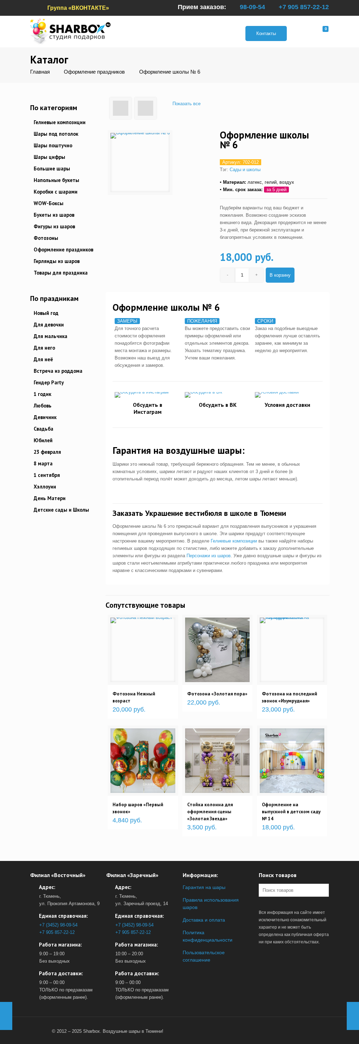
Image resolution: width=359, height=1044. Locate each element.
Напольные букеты (56, 180)
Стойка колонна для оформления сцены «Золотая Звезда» (210, 811)
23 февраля (47, 452)
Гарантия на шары (204, 887)
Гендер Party (49, 382)
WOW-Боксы (48, 203)
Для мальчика (50, 336)
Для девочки (49, 324)
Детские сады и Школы (61, 509)
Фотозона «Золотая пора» (217, 694)
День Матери (50, 498)
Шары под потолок (56, 133)
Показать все (186, 103)
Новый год (46, 313)
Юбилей (43, 440)
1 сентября (47, 475)
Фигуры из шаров (54, 226)
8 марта (43, 463)
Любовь (43, 405)
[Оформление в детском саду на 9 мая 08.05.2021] (353, 1016)
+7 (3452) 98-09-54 (58, 925)
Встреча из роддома (58, 371)
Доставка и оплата (204, 920)
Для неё (43, 359)
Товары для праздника (61, 272)
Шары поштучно (53, 145)
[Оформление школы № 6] (140, 162)
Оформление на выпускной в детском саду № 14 (291, 811)
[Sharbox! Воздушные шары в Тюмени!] (70, 31)
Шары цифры (49, 157)
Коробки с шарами (55, 191)
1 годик (42, 394)
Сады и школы (245, 169)
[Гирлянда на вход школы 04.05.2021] (6, 1016)
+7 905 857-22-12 (304, 7)
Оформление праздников (94, 72)
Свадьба (43, 428)
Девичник (45, 417)
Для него (44, 347)
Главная (40, 72)
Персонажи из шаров (209, 555)
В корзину (280, 275)
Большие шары (52, 168)
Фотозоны (46, 238)
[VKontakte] (39, 1031)
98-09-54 (252, 7)
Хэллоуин (45, 486)
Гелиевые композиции (234, 541)
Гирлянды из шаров (57, 261)
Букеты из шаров (54, 214)
